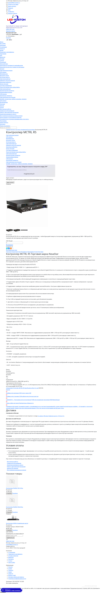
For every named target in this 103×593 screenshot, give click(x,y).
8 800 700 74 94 (10, 541)
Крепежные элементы (6, 95)
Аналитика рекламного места (8, 114)
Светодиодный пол (5, 79)
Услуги (2, 107)
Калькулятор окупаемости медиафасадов (11, 65)
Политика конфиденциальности (17, 578)
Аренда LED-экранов (12, 468)
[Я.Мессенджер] (7, 248)
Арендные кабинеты (5, 82)
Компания (3, 45)
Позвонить (11, 11)
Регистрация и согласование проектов (10, 117)
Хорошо (3, 592)
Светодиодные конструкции (7, 97)
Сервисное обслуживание (7, 111)
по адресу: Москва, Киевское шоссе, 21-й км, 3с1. (51, 416)
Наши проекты (4, 122)
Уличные (2, 104)
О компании (3, 47)
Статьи (2, 60)
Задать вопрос (12, 6)
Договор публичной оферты (16, 577)
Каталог (2, 69)
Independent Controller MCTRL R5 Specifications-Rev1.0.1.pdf (22, 388)
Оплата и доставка (13, 4)
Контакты (2, 124)
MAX (9, 10)
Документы (24, 252)
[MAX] (9, 539)
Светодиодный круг (5, 89)
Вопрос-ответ (12, 575)
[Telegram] (7, 539)
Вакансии (2, 57)
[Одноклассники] (11, 248)
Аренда (2, 105)
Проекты (10, 570)
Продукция (3, 62)
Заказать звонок (12, 13)
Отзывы (2, 59)
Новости (2, 48)
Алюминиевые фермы (6, 92)
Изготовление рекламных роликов (16, 470)
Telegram (10, 8)
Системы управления (6, 85)
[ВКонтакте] (9, 248)
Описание (9, 252)
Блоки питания (4, 84)
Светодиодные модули (6, 70)
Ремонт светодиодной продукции (9, 112)
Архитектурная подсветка (7, 90)
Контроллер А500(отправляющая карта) (17, 523)
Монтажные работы (5, 109)
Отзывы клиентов (13, 556)
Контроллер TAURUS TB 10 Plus (14, 488)
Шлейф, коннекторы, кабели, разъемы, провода (13, 99)
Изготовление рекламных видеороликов (11, 116)
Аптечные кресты (5, 77)
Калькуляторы (4, 64)
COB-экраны (3, 94)
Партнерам (3, 54)
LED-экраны (3, 72)
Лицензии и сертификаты (7, 52)
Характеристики (16, 252)
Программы (3, 121)
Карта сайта (11, 562)
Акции (1, 50)
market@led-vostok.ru (14, 2)
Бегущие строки (4, 75)
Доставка (40, 252)
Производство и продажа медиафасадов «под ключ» (14, 119)
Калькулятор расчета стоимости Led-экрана (12, 67)
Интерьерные (4, 102)
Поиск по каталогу (5, 126)
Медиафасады (4, 74)
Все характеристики (11, 250)
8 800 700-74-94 (10, 29)
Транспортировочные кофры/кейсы (10, 87)
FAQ (1, 55)
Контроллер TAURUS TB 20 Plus (14, 507)
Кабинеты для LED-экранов (7, 80)
